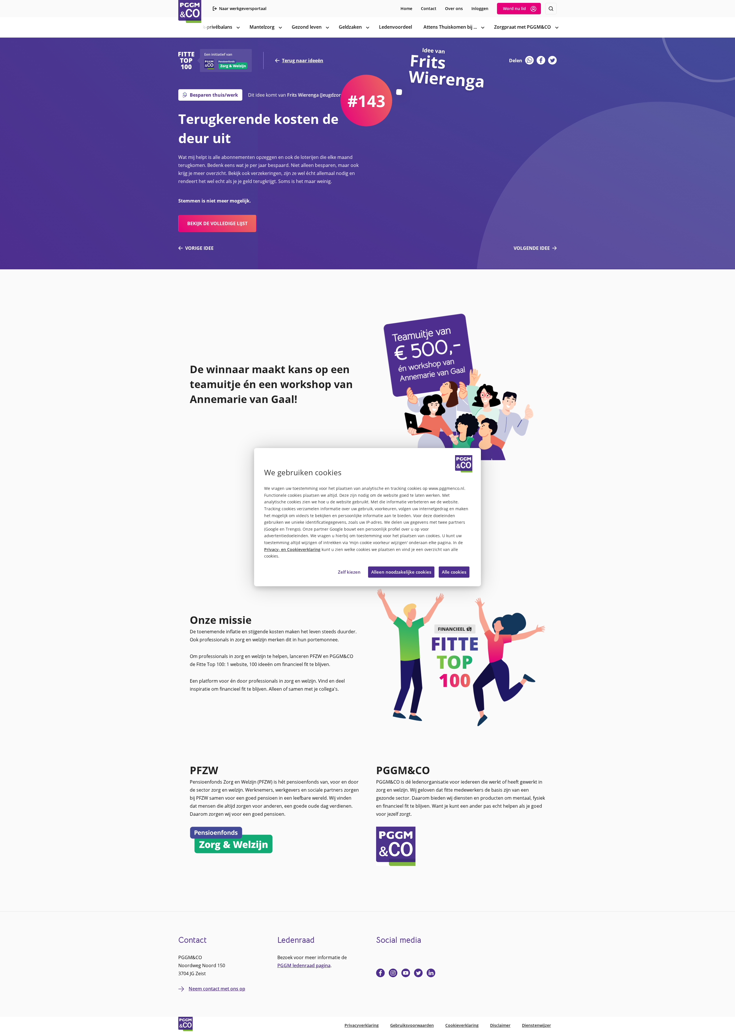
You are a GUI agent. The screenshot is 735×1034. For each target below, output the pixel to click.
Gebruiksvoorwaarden (412, 1025)
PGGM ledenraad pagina (303, 965)
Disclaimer (500, 1025)
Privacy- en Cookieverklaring (292, 549)
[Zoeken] (551, 8)
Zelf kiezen (349, 572)
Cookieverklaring (462, 1025)
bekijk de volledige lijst (217, 223)
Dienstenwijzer (536, 1025)
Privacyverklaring (362, 1025)
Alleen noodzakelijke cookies (401, 572)
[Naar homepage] (189, 11)
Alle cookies (454, 572)
